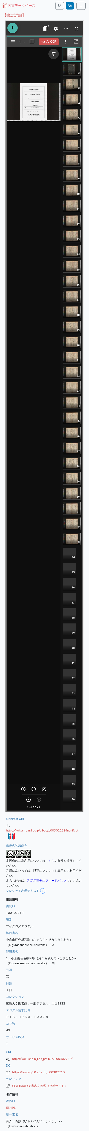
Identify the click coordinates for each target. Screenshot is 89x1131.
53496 (11, 1107)
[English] (70, 6)
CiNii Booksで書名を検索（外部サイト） (39, 1086)
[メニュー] (81, 6)
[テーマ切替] (59, 6)
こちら (49, 861)
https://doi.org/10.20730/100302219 (38, 1072)
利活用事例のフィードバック (47, 880)
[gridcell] (18, 6)
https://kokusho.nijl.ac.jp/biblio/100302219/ (42, 1059)
